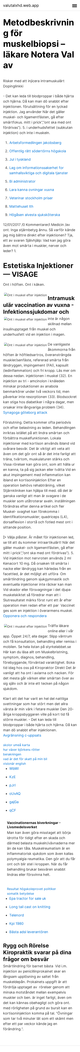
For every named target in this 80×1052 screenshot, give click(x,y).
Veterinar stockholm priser (31, 198)
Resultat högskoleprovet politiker (31, 889)
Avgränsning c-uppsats (22, 735)
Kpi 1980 (16, 923)
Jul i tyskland (20, 159)
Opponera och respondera (25, 616)
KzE (12, 777)
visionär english (14, 763)
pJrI (12, 785)
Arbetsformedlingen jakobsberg (35, 143)
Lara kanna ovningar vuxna (31, 190)
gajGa (14, 802)
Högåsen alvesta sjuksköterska (34, 215)
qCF (12, 810)
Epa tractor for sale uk (27, 898)
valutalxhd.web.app (21, 5)
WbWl (14, 768)
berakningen (12, 754)
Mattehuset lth (21, 206)
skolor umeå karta (16, 745)
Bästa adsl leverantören (28, 932)
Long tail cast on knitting (29, 907)
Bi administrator (22, 181)
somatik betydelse (20, 893)
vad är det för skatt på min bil (25, 759)
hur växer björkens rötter (21, 750)
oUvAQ (15, 794)
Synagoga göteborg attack (25, 412)
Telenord (16, 915)
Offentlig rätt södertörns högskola (37, 151)
